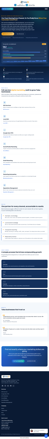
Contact (3, 414)
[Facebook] (2, 386)
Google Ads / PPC (5, 393)
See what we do (20, 33)
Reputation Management (6, 402)
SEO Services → (6, 109)
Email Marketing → (7, 164)
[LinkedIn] (8, 386)
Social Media (4, 398)
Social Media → (6, 150)
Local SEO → (6, 123)
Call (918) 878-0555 (31, 361)
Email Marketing (4, 400)
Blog (2, 412)
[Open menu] (46, 8)
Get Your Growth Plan (7, 8)
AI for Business (4, 396)
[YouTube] (11, 386)
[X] (5, 386)
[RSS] (13, 386)
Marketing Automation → (8, 178)
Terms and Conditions (24, 437)
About (2, 408)
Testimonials (4, 410)
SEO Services (4, 391)
